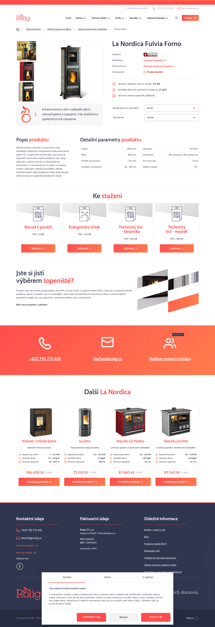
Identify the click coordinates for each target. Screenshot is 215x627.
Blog (146, 537)
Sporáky (134, 18)
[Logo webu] (23, 17)
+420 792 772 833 (45, 358)
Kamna (79, 18)
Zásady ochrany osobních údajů (160, 565)
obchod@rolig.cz (107, 358)
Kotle (118, 18)
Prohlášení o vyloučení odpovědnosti (163, 572)
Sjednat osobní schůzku (170, 358)
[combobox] (172, 108)
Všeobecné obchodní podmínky (160, 558)
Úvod (68, 18)
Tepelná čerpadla (156, 18)
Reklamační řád (152, 551)
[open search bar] (176, 18)
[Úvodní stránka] (17, 29)
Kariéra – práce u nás (154, 530)
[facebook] (19, 566)
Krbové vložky (99, 18)
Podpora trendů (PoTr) (155, 544)
